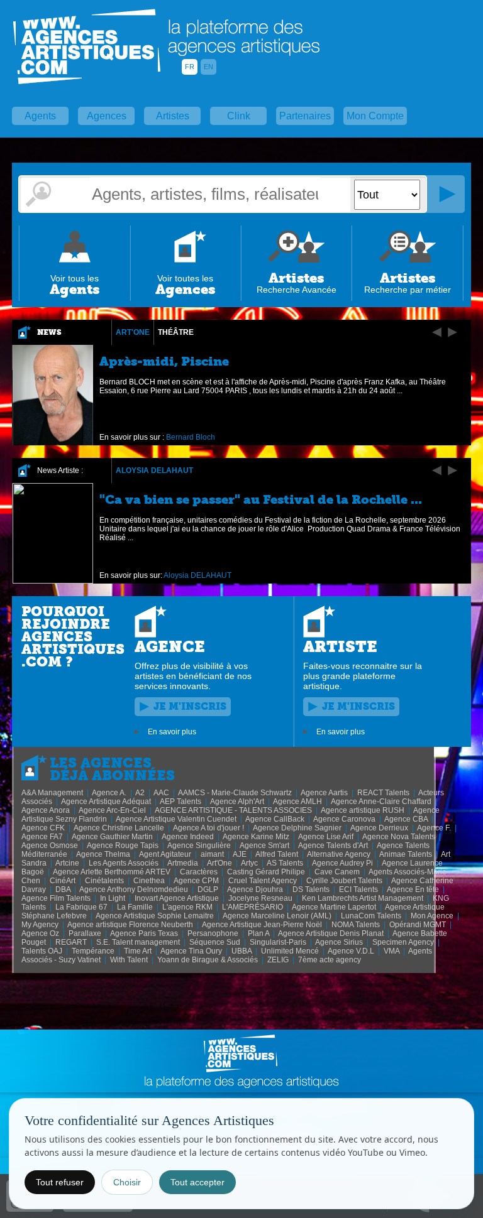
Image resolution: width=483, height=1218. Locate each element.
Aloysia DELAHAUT (154, 470)
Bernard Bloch (190, 437)
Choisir (127, 1182)
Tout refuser (60, 1182)
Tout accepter (197, 1182)
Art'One (133, 332)
